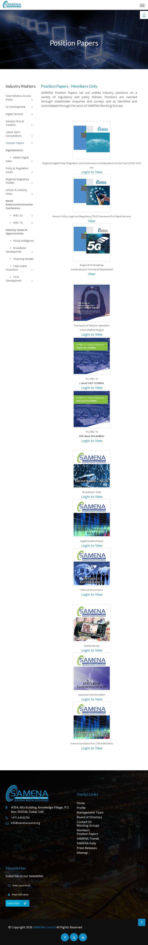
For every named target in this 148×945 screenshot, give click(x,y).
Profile (81, 808)
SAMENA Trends (88, 839)
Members (83, 830)
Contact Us (84, 822)
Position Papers (87, 834)
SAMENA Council (44, 927)
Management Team (90, 812)
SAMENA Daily (86, 843)
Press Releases (87, 848)
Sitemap (82, 853)
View (91, 221)
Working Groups (88, 826)
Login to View (91, 172)
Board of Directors (89, 817)
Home (81, 803)
